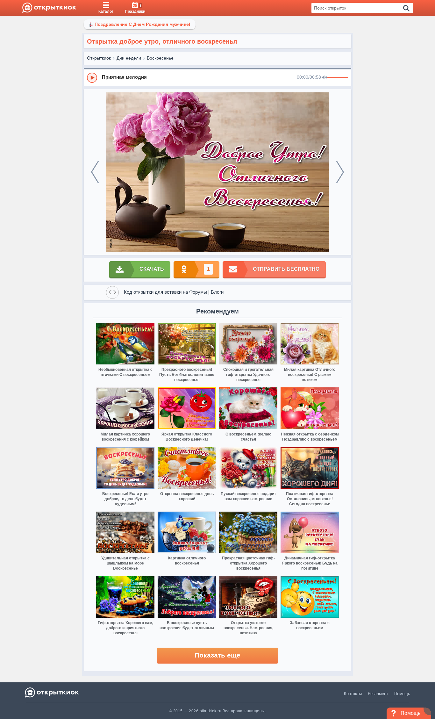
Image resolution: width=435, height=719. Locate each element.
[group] (217, 77)
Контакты (353, 693)
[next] (340, 172)
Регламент (378, 693)
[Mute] (324, 78)
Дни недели (129, 58)
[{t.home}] (52, 692)
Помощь (402, 693)
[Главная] (49, 8)
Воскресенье (160, 58)
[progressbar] (337, 77)
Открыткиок (99, 58)
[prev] (94, 172)
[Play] (92, 78)
